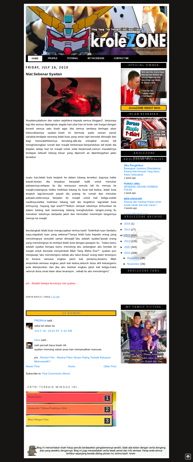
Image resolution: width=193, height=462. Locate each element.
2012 (127, 241)
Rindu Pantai (34, 396)
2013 (127, 235)
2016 (127, 223)
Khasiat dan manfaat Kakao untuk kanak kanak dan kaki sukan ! (142, 203)
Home (71, 366)
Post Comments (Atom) (56, 373)
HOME (35, 58)
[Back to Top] (188, 456)
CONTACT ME (121, 58)
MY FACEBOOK (96, 58)
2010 (127, 253)
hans (37, 340)
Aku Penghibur (133, 165)
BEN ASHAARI (133, 198)
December (133, 258)
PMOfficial (40, 320)
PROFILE (52, 58)
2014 (127, 229)
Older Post (110, 366)
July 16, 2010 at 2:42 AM (53, 331)
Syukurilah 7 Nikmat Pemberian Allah (47, 408)
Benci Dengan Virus (38, 419)
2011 (127, 247)
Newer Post (33, 366)
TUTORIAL (72, 58)
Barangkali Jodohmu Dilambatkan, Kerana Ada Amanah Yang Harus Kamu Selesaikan (142, 171)
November (133, 264)
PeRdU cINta (132, 183)
